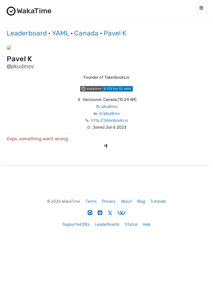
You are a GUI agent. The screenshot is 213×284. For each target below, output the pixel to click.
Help (147, 224)
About (126, 201)
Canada (86, 33)
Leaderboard (27, 33)
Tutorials (158, 201)
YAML (60, 33)
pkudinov (110, 106)
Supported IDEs (76, 224)
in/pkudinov (109, 113)
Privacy (109, 201)
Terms (91, 201)
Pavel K (115, 33)
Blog (141, 201)
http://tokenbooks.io (109, 120)
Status (131, 224)
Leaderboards (107, 224)
